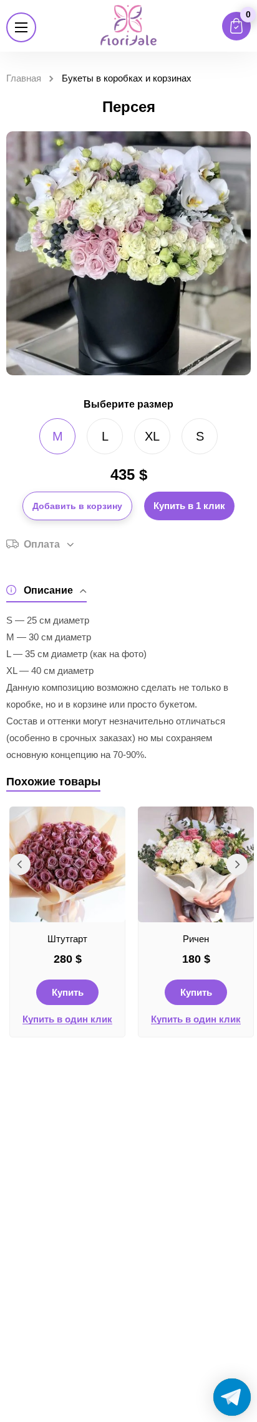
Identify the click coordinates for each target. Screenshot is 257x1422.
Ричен (196, 938)
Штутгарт (67, 938)
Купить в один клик (67, 1019)
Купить (68, 992)
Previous (20, 864)
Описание (48, 590)
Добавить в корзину (77, 506)
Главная (23, 78)
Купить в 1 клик (189, 505)
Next (237, 864)
